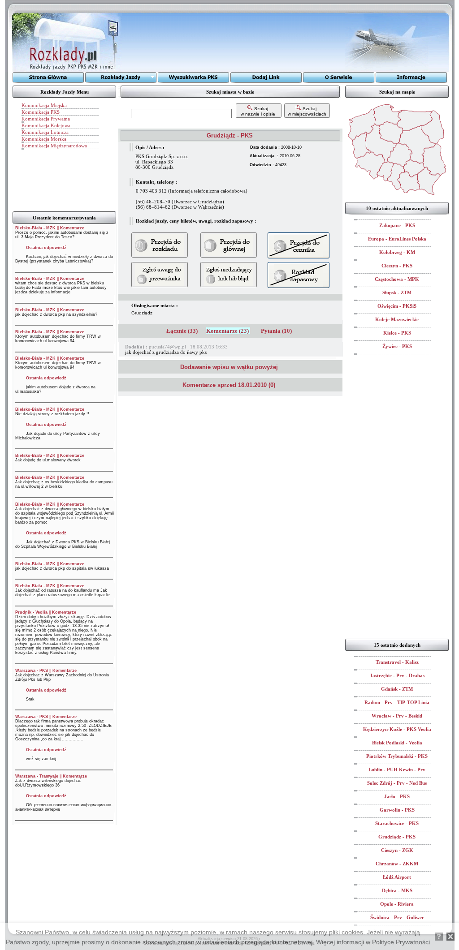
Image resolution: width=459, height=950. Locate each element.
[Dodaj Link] (266, 77)
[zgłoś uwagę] (228, 274)
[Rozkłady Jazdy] (121, 77)
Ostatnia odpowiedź (46, 247)
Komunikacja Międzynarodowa (54, 145)
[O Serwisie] (339, 77)
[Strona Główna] (48, 77)
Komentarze (72, 228)
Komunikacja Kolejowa (46, 125)
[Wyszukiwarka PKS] (194, 77)
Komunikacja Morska (44, 139)
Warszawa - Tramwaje (36, 776)
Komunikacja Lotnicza (45, 132)
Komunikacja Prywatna (46, 118)
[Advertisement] (233, 42)
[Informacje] (411, 77)
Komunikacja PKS (41, 112)
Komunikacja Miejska (44, 105)
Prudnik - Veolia (31, 612)
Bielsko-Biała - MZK (35, 228)
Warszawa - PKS (31, 670)
